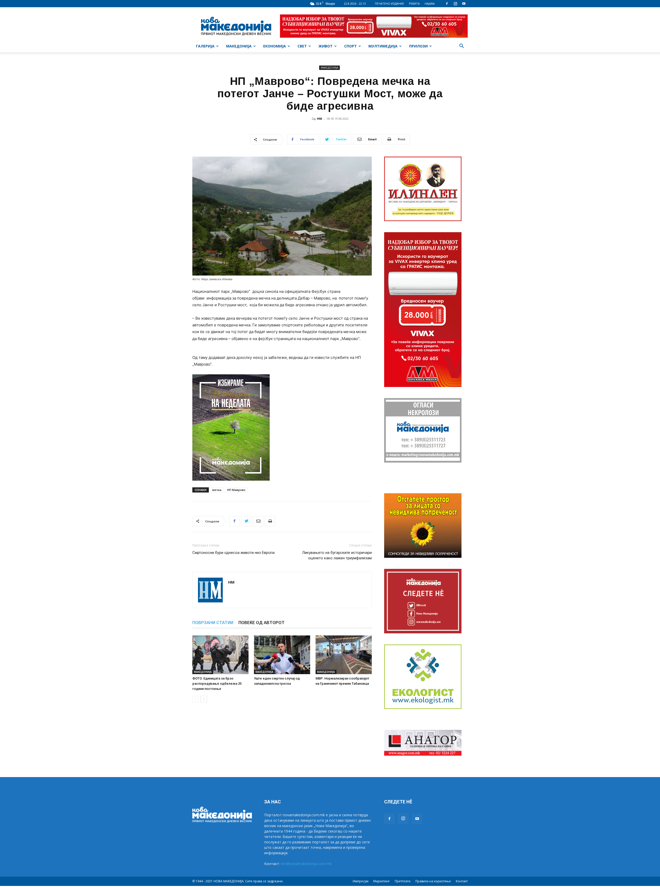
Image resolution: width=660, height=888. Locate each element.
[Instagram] (455, 3)
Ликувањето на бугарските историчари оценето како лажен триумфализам (337, 555)
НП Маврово (236, 490)
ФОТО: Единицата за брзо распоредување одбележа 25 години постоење (217, 683)
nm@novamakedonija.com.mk (306, 863)
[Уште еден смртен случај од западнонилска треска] (282, 654)
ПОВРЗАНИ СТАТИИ (212, 622)
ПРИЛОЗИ (418, 46)
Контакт (462, 881)
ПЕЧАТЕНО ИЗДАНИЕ (389, 3)
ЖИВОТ (325, 46)
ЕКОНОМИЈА (274, 46)
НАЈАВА (430, 3)
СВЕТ (302, 46)
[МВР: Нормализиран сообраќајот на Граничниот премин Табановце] (344, 654)
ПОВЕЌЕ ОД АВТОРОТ (261, 622)
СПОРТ (350, 46)
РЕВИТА (414, 3)
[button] (461, 46)
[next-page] (204, 699)
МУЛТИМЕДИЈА (383, 46)
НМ (319, 118)
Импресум (360, 881)
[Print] (270, 521)
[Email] (258, 521)
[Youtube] (464, 3)
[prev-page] (195, 699)
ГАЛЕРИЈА (205, 46)
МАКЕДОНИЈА (239, 46)
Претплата (402, 881)
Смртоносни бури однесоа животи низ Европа (233, 552)
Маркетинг (381, 881)
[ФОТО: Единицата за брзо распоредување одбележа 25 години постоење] (220, 654)
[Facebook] (447, 3)
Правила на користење (433, 881)
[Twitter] (246, 521)
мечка (216, 490)
